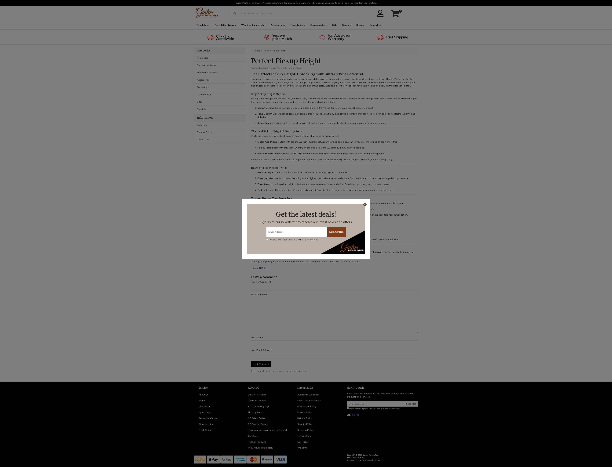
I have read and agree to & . (293, 240)
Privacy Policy (312, 240)
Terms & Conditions (296, 240)
